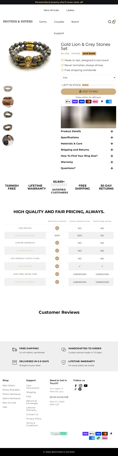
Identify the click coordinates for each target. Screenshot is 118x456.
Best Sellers (9, 385)
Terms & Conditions (32, 424)
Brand (75, 21)
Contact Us (32, 414)
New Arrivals (51, 10)
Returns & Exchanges (32, 402)
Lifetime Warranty (31, 408)
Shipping (31, 392)
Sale (5, 407)
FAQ (28, 396)
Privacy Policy (33, 418)
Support (59, 33)
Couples (59, 21)
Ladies (70, 10)
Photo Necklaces (12, 394)
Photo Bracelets (11, 390)
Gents (43, 21)
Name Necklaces (11, 398)
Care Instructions (32, 386)
